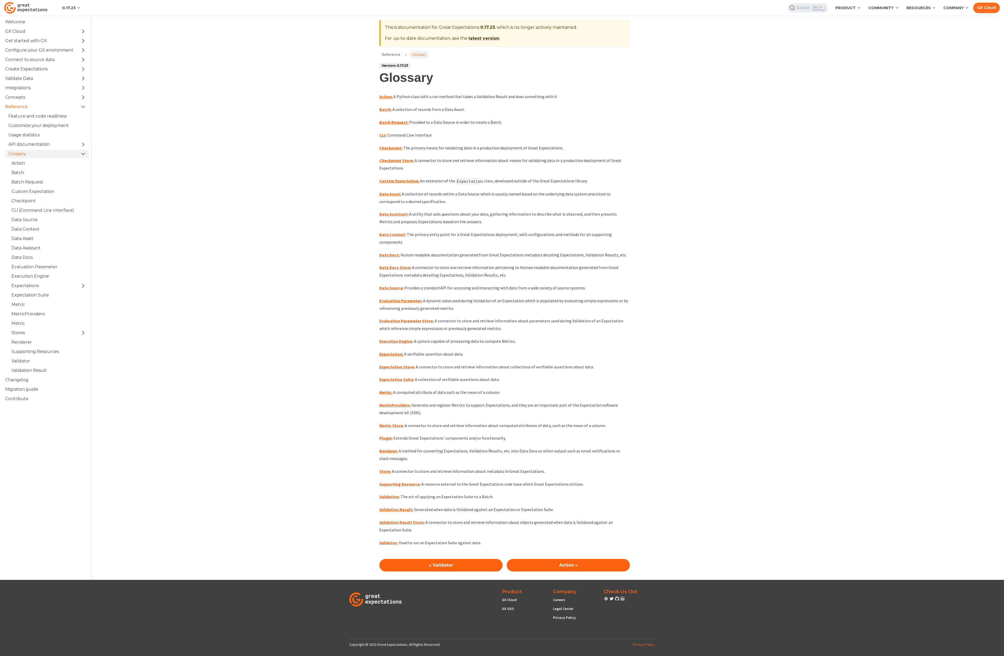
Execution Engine (30, 276)
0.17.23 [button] (69, 7)
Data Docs (22, 257)
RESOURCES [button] (918, 7)
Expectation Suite (30, 295)
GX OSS (508, 608)
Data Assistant (26, 247)
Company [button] (953, 7)
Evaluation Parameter (35, 266)
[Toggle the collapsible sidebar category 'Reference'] (83, 107)
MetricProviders (28, 313)
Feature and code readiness (37, 116)
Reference (16, 106)
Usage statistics (24, 134)
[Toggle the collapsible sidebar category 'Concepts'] (83, 97)
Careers (559, 599)
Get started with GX (26, 40)
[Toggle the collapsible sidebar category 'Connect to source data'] (83, 59)
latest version (484, 38)
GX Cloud (986, 7)
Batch (18, 172)
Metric (18, 304)
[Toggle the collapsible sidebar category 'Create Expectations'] (83, 69)
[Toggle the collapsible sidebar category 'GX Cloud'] (83, 31)
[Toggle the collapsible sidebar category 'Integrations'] (83, 88)
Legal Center (563, 608)
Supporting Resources (35, 351)
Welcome (15, 21)
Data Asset (22, 238)
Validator (21, 360)
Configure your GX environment (39, 50)
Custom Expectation (33, 191)
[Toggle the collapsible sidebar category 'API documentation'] (83, 144)
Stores (18, 332)
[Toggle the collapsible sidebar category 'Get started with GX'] (83, 41)
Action (18, 163)
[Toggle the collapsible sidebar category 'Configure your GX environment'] (83, 50)
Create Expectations (26, 68)
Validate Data (19, 78)
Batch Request (27, 182)
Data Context (25, 229)
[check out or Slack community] (606, 599)
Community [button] (881, 7)
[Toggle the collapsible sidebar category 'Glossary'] (83, 154)
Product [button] (845, 7)
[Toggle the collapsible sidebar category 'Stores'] (83, 333)
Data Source (25, 219)
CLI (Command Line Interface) (43, 210)
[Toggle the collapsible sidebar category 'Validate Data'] (83, 78)
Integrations (18, 87)
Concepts (15, 97)
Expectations (25, 285)
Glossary (17, 153)
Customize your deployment (38, 125)
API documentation (29, 144)
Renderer (22, 342)
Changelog (16, 379)
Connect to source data (30, 59)
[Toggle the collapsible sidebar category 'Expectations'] (83, 286)
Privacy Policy (564, 617)
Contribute (16, 398)
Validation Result (29, 370)
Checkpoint (24, 200)
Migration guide (21, 389)
